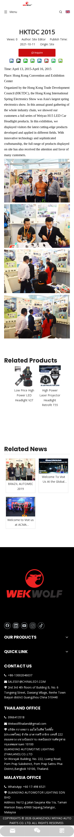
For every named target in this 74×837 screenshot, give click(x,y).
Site (51, 44)
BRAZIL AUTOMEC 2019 (20, 486)
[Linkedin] (16, 625)
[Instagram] (32, 625)
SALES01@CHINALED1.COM (27, 682)
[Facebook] (7, 625)
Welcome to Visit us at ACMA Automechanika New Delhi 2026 (20, 522)
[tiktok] (41, 625)
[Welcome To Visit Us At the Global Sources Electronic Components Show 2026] (53, 466)
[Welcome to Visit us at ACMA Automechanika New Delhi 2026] (20, 506)
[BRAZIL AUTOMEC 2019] (20, 470)
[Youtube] (24, 625)
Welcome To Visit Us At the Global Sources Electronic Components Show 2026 (53, 479)
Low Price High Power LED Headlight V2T (24, 395)
